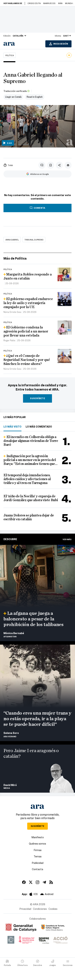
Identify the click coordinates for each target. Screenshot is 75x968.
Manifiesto (37, 837)
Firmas (38, 850)
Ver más (67, 539)
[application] (37, 126)
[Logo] (69, 142)
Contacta (37, 869)
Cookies (52, 908)
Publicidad (37, 862)
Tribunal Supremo (33, 239)
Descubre (10, 539)
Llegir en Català (13, 96)
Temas (38, 856)
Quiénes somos (37, 843)
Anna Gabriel (12, 239)
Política (9, 55)
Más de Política (15, 258)
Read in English (35, 96)
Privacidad (25, 908)
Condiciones (40, 908)
